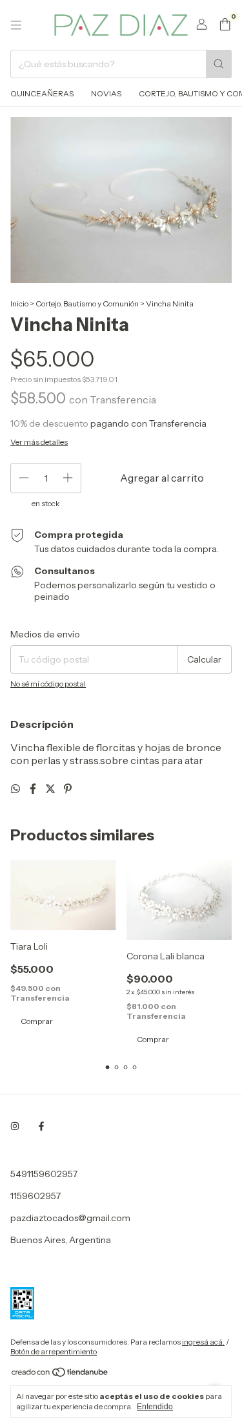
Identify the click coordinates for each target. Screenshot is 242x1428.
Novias (106, 93)
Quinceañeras (42, 93)
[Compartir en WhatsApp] (16, 788)
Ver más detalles (39, 442)
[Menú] (16, 25)
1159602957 (35, 1196)
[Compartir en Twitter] (51, 788)
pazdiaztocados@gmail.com (70, 1218)
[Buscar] (219, 64)
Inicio (19, 303)
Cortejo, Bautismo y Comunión (87, 303)
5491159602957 (43, 1174)
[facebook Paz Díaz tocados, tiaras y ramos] (41, 1126)
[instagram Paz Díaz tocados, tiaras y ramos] (14, 1126)
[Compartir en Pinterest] (68, 788)
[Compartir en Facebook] (34, 788)
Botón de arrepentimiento (53, 1351)
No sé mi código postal (48, 683)
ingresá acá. (203, 1342)
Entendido (155, 1406)
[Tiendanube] (60, 1375)
